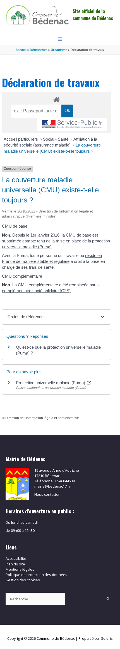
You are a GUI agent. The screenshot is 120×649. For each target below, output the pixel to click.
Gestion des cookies (23, 579)
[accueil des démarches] (56, 98)
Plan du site (15, 564)
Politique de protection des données (36, 574)
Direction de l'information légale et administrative (42, 418)
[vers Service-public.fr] (72, 124)
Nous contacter (47, 494)
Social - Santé (56, 139)
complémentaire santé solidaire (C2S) (36, 290)
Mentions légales (20, 569)
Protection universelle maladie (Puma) (51, 382)
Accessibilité (16, 558)
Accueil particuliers (21, 139)
